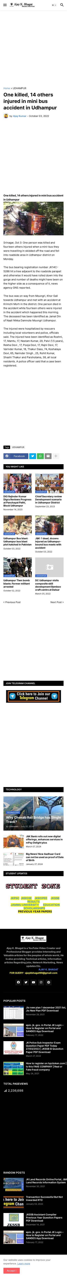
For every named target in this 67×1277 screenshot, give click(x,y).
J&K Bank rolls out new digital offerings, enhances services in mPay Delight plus (44, 839)
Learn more (23, 1263)
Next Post (56, 602)
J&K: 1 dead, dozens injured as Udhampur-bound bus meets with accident (48, 543)
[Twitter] (32, 456)
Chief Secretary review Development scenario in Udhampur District (48, 499)
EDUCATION (51, 905)
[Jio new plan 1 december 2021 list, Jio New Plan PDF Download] (13, 1012)
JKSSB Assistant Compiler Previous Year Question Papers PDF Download (44, 1217)
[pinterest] (49, 982)
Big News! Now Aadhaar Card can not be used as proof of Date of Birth (45, 856)
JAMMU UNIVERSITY (25, 905)
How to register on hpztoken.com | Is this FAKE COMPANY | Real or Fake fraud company (46, 1066)
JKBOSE (26, 898)
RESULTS (33, 901)
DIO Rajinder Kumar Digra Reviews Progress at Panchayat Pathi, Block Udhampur (17, 501)
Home (6, 88)
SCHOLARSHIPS (34, 908)
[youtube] (33, 982)
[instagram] (41, 982)
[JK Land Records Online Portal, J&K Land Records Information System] (13, 1184)
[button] (4, 5)
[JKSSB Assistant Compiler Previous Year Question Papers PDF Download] (13, 1219)
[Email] (48, 456)
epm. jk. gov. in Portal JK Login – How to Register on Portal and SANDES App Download (44, 1028)
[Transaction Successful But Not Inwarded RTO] (13, 1202)
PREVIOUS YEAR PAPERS (35, 911)
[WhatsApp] (40, 456)
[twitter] (26, 982)
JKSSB (55, 898)
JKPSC (14, 898)
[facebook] (18, 982)
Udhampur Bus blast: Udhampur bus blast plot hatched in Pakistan (17, 541)
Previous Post (13, 602)
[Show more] (55, 456)
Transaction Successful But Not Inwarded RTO (44, 1198)
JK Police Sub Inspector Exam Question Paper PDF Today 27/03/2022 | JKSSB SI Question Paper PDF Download (44, 1047)
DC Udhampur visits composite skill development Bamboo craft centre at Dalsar (48, 585)
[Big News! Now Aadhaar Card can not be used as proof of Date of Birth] (13, 859)
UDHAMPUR (19, 88)
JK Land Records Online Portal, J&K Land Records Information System (46, 1181)
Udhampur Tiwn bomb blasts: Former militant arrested (16, 583)
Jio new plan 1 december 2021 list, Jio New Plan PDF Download (46, 1009)
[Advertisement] (33, 48)
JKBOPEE (41, 898)
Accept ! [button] (11, 1270)
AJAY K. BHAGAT (48, 969)
